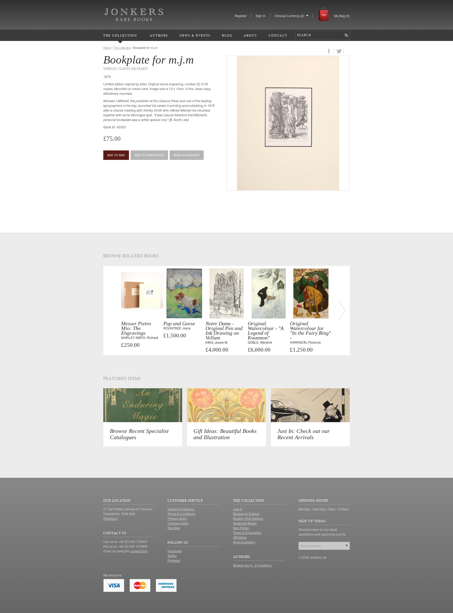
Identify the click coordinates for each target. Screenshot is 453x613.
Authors (159, 35)
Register (241, 15)
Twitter (172, 555)
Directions (110, 518)
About (250, 35)
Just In (237, 509)
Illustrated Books (245, 523)
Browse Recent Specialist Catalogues (139, 434)
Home (107, 47)
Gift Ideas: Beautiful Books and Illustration (225, 434)
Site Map (174, 528)
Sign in (261, 15)
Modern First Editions (248, 518)
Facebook (175, 551)
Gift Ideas (239, 537)
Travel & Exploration (247, 532)
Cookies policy (178, 523)
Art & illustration (244, 542)
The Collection (120, 35)
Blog (227, 35)
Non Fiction (241, 528)
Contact (278, 35)
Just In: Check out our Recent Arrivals (303, 434)
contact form (139, 551)
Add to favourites (149, 155)
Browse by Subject (246, 513)
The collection (122, 47)
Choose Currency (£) (289, 15)
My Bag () (342, 15)
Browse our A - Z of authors (252, 565)
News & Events (195, 35)
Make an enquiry (187, 155)
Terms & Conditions (181, 513)
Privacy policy (177, 518)
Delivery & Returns (181, 509)
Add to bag (116, 155)
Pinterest (174, 560)
